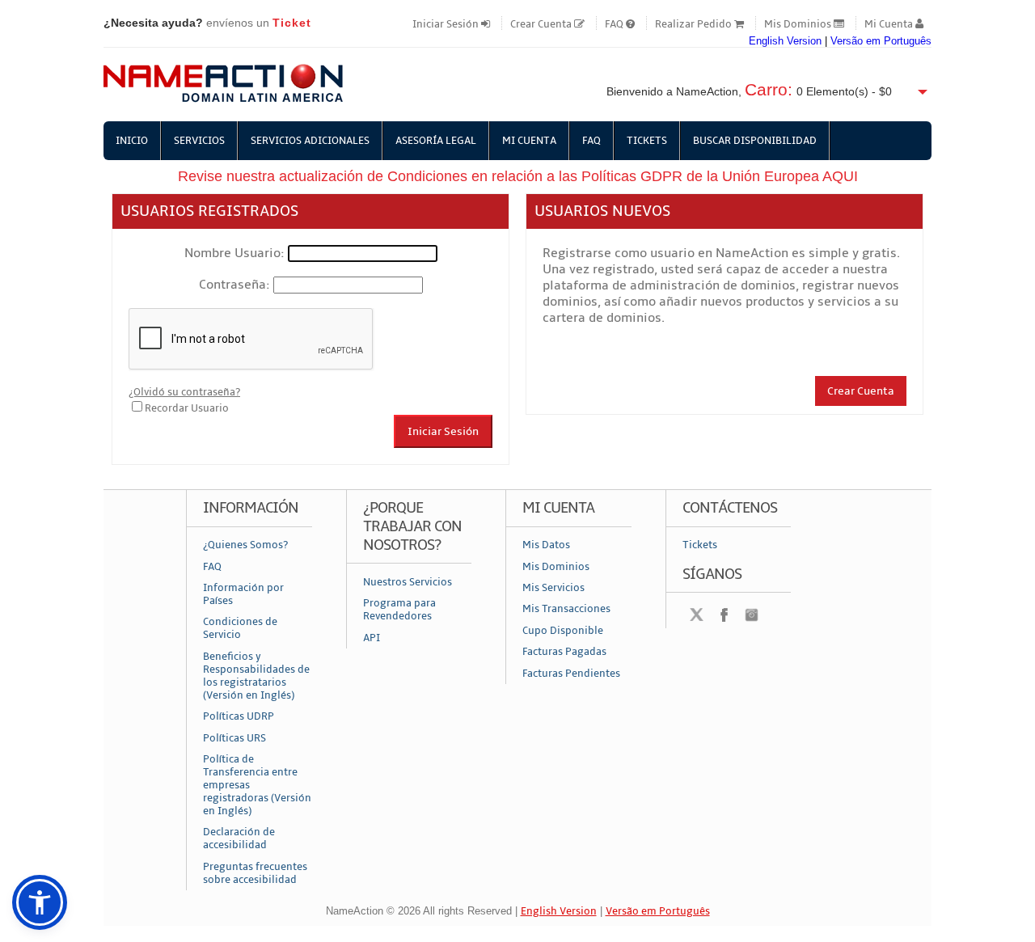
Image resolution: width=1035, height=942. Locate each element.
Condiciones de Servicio (240, 628)
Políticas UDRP (238, 716)
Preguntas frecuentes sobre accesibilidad (255, 873)
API (371, 638)
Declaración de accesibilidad (239, 838)
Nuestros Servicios (407, 582)
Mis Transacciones (566, 608)
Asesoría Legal (435, 140)
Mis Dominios (799, 24)
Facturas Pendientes (571, 673)
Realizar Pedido (694, 24)
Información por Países (243, 594)
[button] (39, 902)
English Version (785, 41)
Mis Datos (546, 545)
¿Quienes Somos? (245, 545)
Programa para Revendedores (399, 610)
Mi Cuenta (889, 24)
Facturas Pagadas (564, 651)
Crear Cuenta (542, 24)
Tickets (647, 140)
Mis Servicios (553, 587)
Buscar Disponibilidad (755, 140)
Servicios (199, 140)
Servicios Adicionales (310, 140)
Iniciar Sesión (446, 24)
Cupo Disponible (562, 630)
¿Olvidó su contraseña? (184, 392)
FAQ (615, 24)
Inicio (132, 140)
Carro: (768, 89)
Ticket (291, 22)
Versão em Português (881, 41)
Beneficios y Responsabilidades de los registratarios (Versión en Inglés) (256, 676)
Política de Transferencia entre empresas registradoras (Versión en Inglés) (257, 785)
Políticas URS (234, 738)
